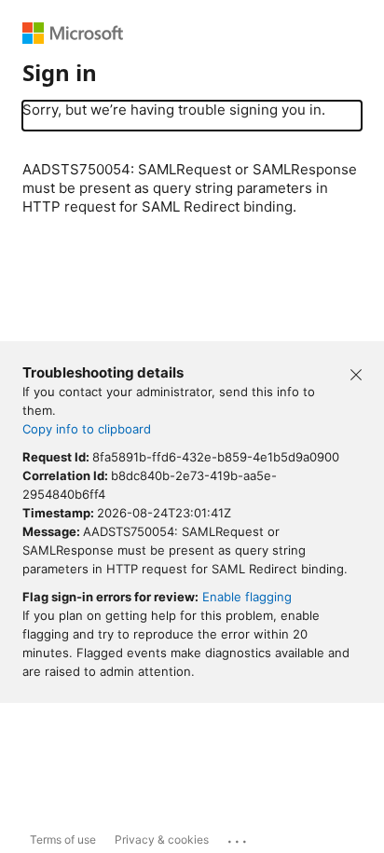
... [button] (238, 837)
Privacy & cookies (162, 839)
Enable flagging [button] (247, 596)
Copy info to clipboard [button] (86, 428)
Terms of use (63, 839)
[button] (356, 372)
